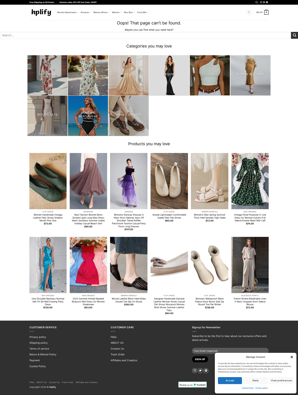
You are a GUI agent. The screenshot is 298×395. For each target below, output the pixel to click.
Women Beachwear (67, 12)
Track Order (118, 354)
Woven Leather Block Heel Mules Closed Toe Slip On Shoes (129, 300)
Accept (230, 380)
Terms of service (39, 348)
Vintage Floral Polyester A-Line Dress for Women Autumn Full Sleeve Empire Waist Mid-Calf (250, 217)
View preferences (281, 380)
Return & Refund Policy (42, 354)
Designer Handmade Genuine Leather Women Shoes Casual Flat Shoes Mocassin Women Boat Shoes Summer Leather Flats (169, 304)
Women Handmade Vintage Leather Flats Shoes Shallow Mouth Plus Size (48, 217)
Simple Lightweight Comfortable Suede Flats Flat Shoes (169, 216)
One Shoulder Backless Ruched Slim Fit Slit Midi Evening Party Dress (48, 301)
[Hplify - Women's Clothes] (40, 12)
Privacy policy (261, 388)
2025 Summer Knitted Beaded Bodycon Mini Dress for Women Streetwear (88, 301)
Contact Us (117, 348)
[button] (291, 357)
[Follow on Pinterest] (267, 2)
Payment (34, 360)
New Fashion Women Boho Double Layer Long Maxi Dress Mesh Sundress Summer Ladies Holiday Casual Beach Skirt (88, 219)
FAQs (114, 337)
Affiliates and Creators (124, 360)
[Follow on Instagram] (261, 2)
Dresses (85, 12)
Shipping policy (38, 342)
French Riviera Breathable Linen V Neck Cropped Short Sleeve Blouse (250, 301)
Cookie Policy (248, 388)
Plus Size (128, 12)
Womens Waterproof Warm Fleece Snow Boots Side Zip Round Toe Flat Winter (209, 301)
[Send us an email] (264, 2)
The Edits (141, 12)
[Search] (256, 2)
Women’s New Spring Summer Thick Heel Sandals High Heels (210, 216)
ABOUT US (117, 342)
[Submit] (294, 35)
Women (116, 12)
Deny (256, 380)
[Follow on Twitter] (200, 370)
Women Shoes (100, 12)
